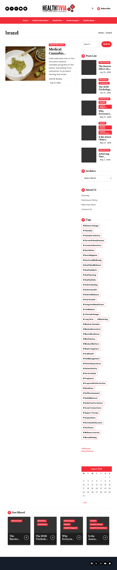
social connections (93, 408)
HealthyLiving (90, 275)
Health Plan (57, 20)
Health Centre (102, 127)
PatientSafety (91, 368)
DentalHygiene (91, 255)
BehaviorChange (91, 226)
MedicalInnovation (92, 329)
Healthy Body (88, 20)
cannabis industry (92, 235)
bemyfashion (87, 451)
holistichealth (91, 290)
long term (89, 319)
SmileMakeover (91, 398)
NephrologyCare (92, 349)
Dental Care (104, 62)
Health (102, 102)
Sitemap (85, 196)
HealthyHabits (91, 270)
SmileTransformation (94, 403)
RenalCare (89, 388)
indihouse (85, 449)
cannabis (88, 231)
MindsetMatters (92, 344)
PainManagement (92, 359)
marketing (103, 319)
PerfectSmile (90, 373)
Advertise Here (88, 205)
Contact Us (86, 210)
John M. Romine (55, 79)
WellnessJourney (92, 432)
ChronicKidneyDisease (94, 240)
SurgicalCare (90, 418)
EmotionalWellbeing (93, 260)
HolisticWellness (92, 295)
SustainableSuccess (93, 423)
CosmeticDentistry (93, 245)
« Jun (84, 503)
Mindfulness (90, 339)
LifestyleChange (92, 314)
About (25, 20)
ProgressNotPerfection (95, 383)
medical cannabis (92, 324)
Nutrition (103, 79)
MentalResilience (92, 334)
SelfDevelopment (92, 393)
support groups (91, 413)
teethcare (89, 428)
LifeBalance (90, 309)
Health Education (57, 45)
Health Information (40, 20)
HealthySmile (90, 280)
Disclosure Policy (89, 200)
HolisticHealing (91, 285)
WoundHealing (91, 437)
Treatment (104, 83)
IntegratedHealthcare (94, 304)
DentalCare (89, 250)
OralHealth (89, 354)
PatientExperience (93, 364)
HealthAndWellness (93, 265)
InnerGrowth (90, 300)
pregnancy (89, 378)
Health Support (72, 20)
